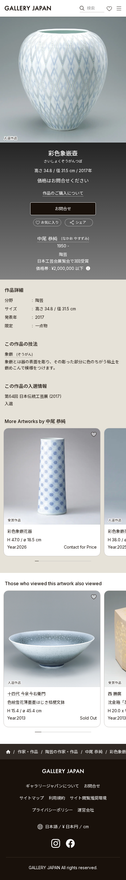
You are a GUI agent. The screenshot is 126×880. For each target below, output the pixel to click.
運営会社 (86, 809)
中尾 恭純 (63, 239)
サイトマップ (31, 797)
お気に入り (110, 9)
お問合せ (63, 208)
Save (93, 435)
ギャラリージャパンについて (52, 785)
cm (86, 826)
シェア (81, 222)
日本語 (51, 826)
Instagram (55, 843)
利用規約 (57, 797)
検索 (91, 8)
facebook (70, 843)
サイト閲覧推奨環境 (88, 797)
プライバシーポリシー (52, 809)
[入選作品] (63, 80)
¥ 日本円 (70, 826)
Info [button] (88, 268)
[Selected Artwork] (52, 639)
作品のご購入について (63, 193)
